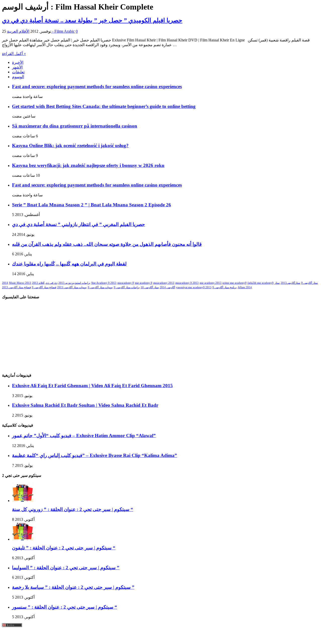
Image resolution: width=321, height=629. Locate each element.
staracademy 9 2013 (187, 282)
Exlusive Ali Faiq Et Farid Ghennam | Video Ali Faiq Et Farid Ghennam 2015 (92, 385)
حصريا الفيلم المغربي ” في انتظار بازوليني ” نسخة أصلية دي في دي (78, 224)
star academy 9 (143, 282)
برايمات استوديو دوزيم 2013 (74, 282)
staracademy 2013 (163, 282)
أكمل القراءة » (14, 53)
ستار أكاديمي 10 (150, 287)
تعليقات (18, 72)
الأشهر (17, 67)
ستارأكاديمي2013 (290, 282)
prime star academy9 (234, 282)
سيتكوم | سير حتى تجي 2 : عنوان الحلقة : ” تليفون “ (63, 547)
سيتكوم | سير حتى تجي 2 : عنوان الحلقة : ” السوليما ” (65, 567)
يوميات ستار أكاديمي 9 (100, 287)
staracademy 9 (125, 282)
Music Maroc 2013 (20, 282)
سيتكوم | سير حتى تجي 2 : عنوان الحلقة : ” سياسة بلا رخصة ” (73, 587)
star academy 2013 (210, 282)
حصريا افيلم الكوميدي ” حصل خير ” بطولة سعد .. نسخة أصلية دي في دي (92, 20)
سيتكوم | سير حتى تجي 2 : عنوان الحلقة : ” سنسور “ (64, 607)
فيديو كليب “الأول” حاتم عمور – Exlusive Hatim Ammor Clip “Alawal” (84, 435)
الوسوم (18, 77)
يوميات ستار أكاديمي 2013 (72, 287)
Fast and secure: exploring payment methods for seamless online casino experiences (97, 86)
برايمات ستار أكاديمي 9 (127, 287)
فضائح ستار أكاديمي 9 (44, 287)
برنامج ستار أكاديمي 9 (224, 287)
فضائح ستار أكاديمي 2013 (16, 287)
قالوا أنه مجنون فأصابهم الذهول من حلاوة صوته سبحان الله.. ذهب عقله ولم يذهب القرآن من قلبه (107, 244)
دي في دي (51, 282)
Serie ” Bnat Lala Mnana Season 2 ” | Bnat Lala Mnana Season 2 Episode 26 (91, 204)
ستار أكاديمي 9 (309, 282)
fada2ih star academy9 (261, 282)
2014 (5, 282)
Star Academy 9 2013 (103, 282)
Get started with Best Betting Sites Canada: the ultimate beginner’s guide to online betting (104, 106)
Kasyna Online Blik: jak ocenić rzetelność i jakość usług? (70, 145)
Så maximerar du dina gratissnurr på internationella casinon (74, 126)
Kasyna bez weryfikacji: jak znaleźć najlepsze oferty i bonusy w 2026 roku (88, 165)
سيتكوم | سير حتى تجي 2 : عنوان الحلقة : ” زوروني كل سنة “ (72, 509)
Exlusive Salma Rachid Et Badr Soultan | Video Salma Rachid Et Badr (85, 405)
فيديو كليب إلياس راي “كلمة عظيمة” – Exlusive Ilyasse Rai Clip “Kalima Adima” (94, 455)
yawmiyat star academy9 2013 (193, 287)
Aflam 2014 (245, 287)
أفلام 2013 (38, 282)
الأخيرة (17, 62)
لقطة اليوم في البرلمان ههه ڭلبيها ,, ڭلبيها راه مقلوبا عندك (69, 263)
